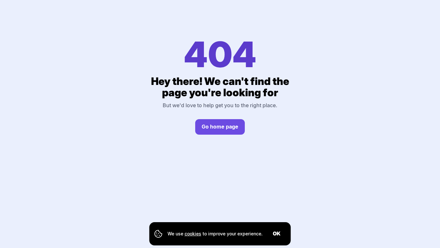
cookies (193, 233)
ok (277, 233)
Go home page (220, 126)
